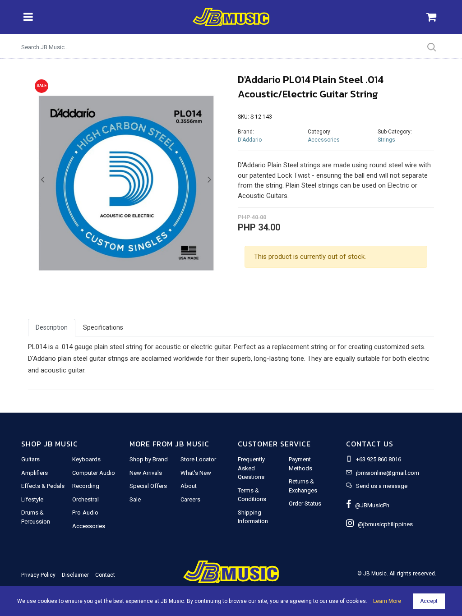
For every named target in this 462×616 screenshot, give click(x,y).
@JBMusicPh (370, 505)
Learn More (387, 601)
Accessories (324, 140)
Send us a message (381, 486)
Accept (429, 601)
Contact (105, 575)
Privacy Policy (38, 575)
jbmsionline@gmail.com (387, 472)
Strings (386, 140)
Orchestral (85, 499)
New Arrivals (145, 472)
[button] (42, 180)
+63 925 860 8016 (378, 459)
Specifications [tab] (103, 327)
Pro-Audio (85, 512)
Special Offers (148, 486)
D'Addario (250, 140)
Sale (135, 499)
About (188, 486)
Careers (190, 499)
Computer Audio (93, 472)
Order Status (305, 503)
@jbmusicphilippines (383, 524)
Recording (85, 486)
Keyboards (86, 459)
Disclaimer (75, 575)
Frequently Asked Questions (251, 468)
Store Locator (198, 459)
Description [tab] (52, 327)
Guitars (30, 459)
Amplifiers (34, 472)
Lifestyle (32, 499)
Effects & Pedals (43, 486)
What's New (195, 472)
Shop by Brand (148, 459)
